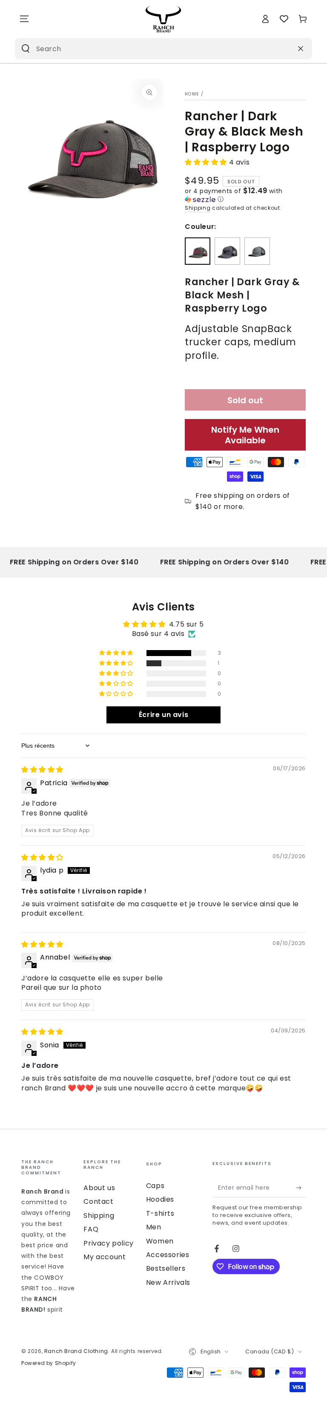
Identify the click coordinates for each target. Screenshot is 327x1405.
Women (160, 1241)
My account (104, 1257)
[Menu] (24, 18)
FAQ (90, 1229)
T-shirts (160, 1213)
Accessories (167, 1255)
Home (192, 94)
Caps (155, 1186)
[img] (42, 770)
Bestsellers (166, 1268)
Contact (98, 1201)
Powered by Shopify (48, 1363)
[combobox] (152, 48)
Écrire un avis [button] (163, 715)
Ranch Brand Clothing (76, 1351)
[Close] (300, 48)
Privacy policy (108, 1243)
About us (99, 1188)
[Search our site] (25, 48)
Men (153, 1227)
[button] (207, 162)
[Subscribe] (301, 1187)
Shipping (198, 207)
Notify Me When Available (245, 435)
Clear (282, 48)
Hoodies (160, 1199)
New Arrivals (168, 1282)
